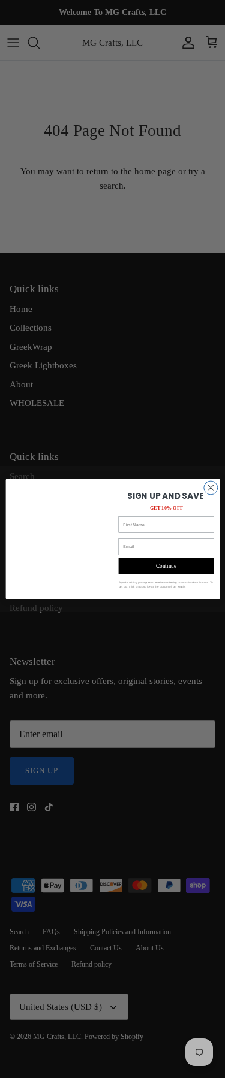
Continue (166, 566)
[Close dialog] (210, 488)
